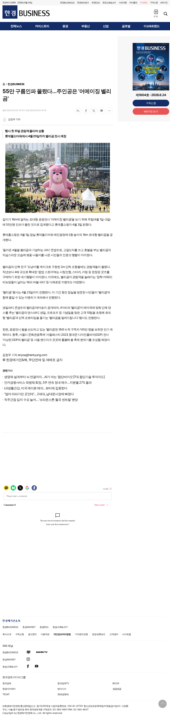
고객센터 (113, 634)
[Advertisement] (85, 56)
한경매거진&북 (9, 2)
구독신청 (154, 2)
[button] (155, 13)
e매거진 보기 (151, 111)
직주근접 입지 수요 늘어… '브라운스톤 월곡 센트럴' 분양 (41, 400)
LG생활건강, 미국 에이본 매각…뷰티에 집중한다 (35, 388)
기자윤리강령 (81, 634)
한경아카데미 (8, 688)
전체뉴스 (16, 26)
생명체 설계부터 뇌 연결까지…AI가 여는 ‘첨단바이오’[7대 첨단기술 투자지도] (54, 377)
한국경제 (6, 683)
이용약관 (45, 634)
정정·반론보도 (98, 634)
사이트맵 (126, 634)
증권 (65, 26)
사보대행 (123, 2)
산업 (106, 26)
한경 (67, 2)
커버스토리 (42, 26)
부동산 (85, 26)
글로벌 (126, 26)
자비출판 (133, 2)
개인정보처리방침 (62, 634)
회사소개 (6, 634)
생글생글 (117, 688)
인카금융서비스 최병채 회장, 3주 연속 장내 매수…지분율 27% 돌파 (48, 382)
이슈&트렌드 (152, 26)
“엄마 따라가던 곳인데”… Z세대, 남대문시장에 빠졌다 (39, 394)
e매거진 (164, 2)
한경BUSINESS (16, 84)
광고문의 (32, 634)
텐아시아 (61, 688)
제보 (144, 2)
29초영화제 (63, 694)
